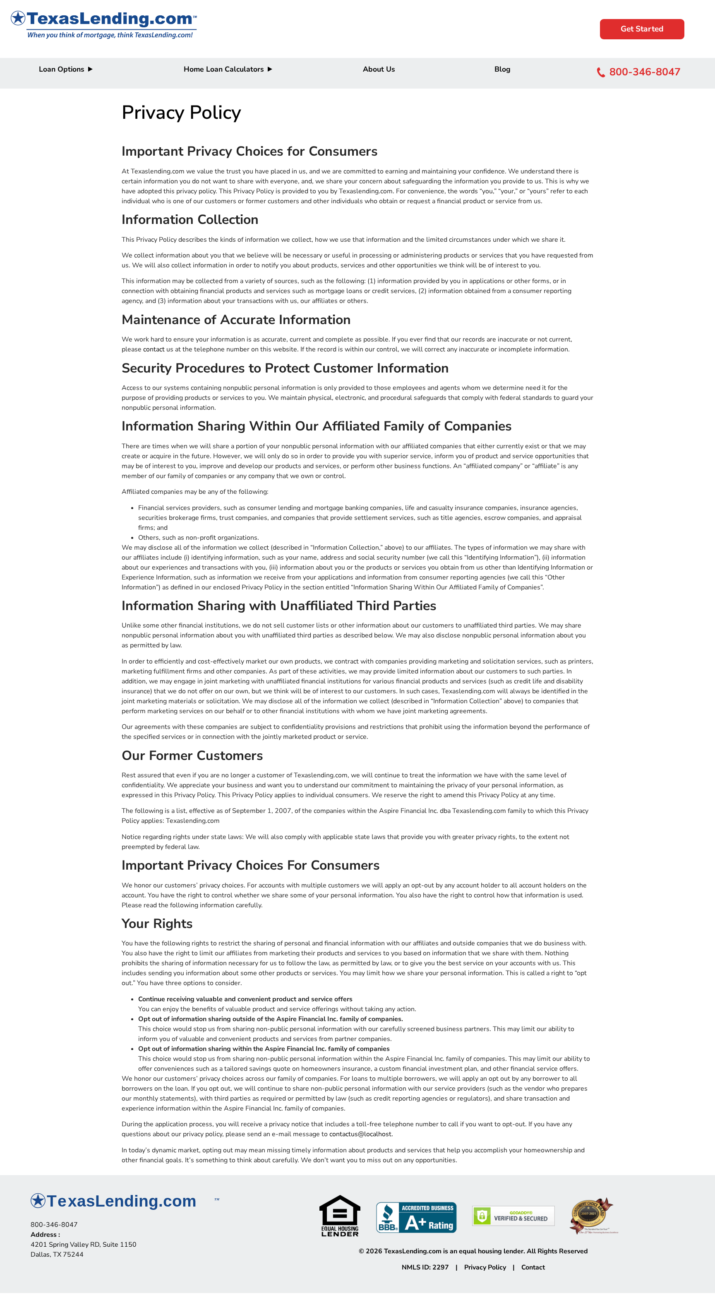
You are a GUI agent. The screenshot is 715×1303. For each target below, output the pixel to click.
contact (154, 349)
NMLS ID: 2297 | (433, 1267)
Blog (502, 69)
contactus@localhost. (361, 1134)
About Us (379, 69)
